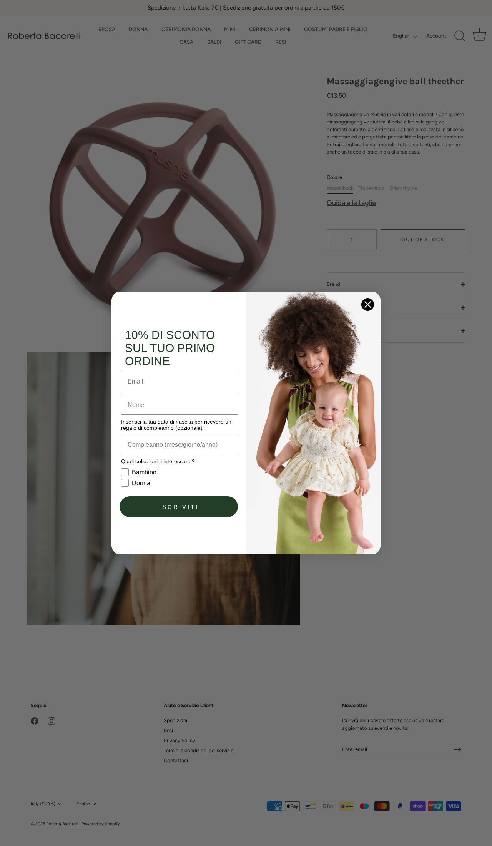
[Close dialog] (367, 304)
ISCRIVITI (179, 507)
